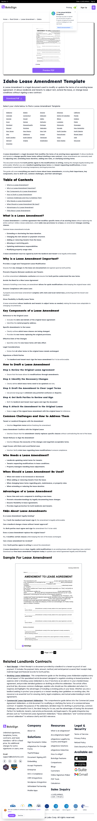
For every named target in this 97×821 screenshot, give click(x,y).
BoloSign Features (58, 758)
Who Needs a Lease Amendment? (19, 201)
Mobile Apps (32, 790)
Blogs (53, 767)
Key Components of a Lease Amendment (22, 191)
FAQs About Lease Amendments (18, 211)
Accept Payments (34, 765)
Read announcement (63, 27)
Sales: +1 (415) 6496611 (82, 1)
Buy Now (4, 1)
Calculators (55, 783)
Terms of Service (81, 734)
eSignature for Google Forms (36, 747)
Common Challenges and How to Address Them (24, 198)
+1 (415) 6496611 (57, 794)
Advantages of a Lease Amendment (20, 207)
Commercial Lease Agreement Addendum (25, 700)
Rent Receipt (12, 666)
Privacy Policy (80, 738)
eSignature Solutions (59, 746)
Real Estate (14, 19)
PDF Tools (55, 779)
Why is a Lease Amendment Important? (21, 188)
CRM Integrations (34, 778)
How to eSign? (57, 754)
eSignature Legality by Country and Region (60, 740)
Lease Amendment (28, 19)
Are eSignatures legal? (60, 735)
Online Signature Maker (60, 775)
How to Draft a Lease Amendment (19, 194)
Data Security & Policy (83, 747)
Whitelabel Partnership (36, 786)
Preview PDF (48, 70)
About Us (31, 731)
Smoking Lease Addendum (18, 676)
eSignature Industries (60, 750)
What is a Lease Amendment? (18, 185)
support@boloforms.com (13, 757)
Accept (11, 815)
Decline (20, 815)
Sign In (93, 1)
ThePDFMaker (33, 753)
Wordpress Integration (37, 782)
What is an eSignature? (60, 731)
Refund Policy (80, 742)
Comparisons (56, 762)
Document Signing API (36, 757)
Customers (55, 771)
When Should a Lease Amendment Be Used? (23, 204)
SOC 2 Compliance (35, 774)
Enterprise (31, 770)
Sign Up (84, 7)
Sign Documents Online (37, 742)
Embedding (32, 761)
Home (5, 19)
